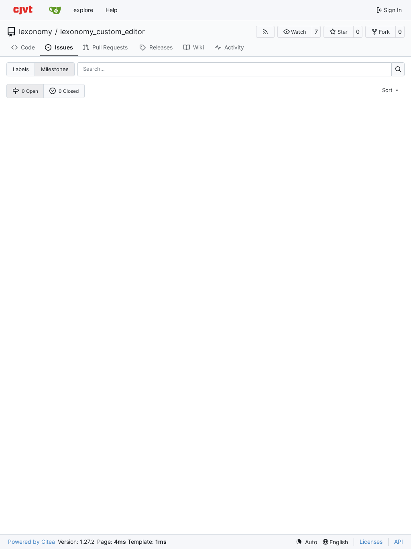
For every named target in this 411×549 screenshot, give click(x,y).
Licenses (371, 541)
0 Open (30, 91)
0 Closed (69, 91)
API (398, 541)
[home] (23, 10)
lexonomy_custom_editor (102, 32)
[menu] (391, 90)
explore (83, 9)
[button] (294, 32)
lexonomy (35, 32)
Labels (21, 69)
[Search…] (398, 69)
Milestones (55, 69)
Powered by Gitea (31, 541)
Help (112, 9)
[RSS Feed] (265, 32)
